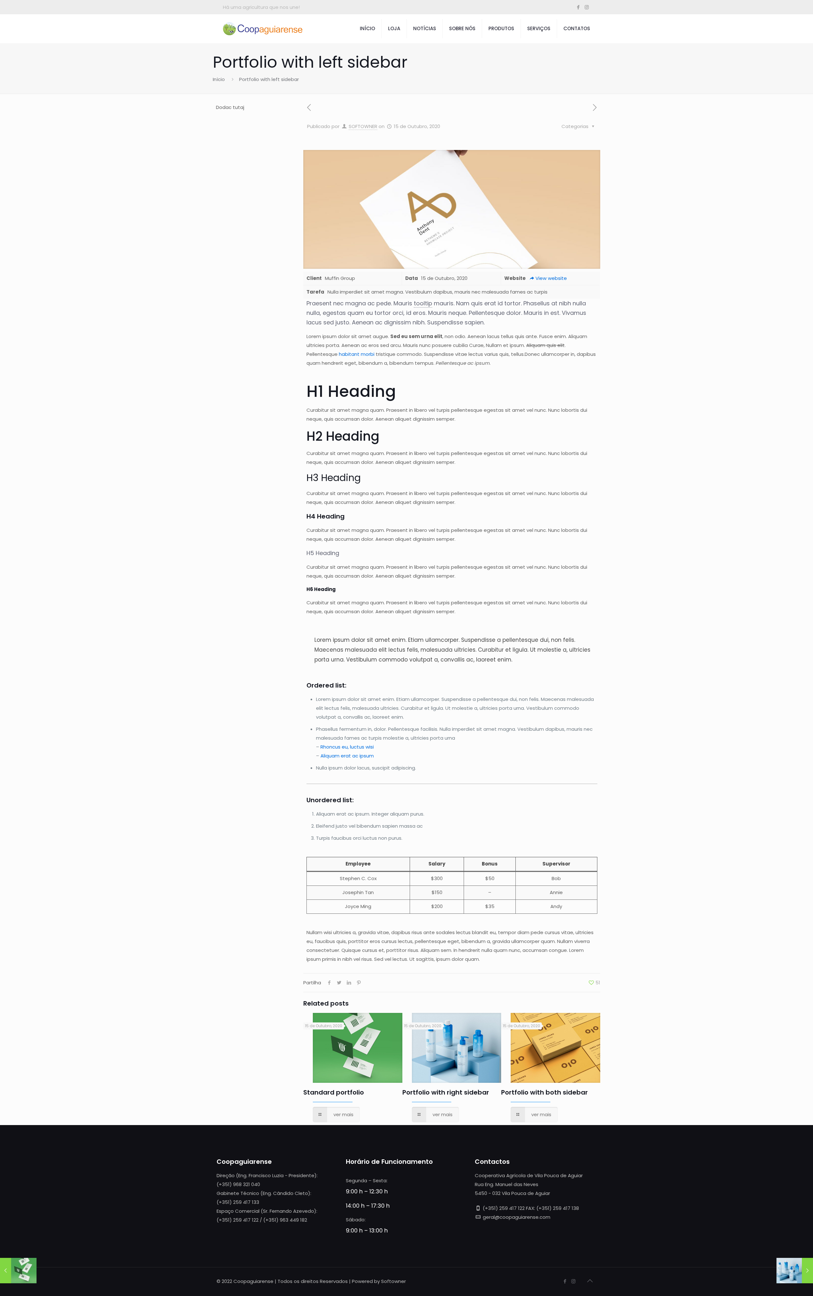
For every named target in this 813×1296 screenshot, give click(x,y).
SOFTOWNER (363, 126)
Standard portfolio (333, 1092)
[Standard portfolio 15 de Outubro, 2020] (18, 1270)
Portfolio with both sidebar (544, 1092)
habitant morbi (356, 354)
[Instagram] (586, 7)
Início (219, 79)
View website (551, 278)
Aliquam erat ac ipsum (347, 755)
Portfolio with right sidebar (445, 1092)
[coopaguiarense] (262, 28)
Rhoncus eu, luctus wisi (347, 746)
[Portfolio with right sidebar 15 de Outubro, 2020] (794, 1270)
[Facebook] (578, 7)
